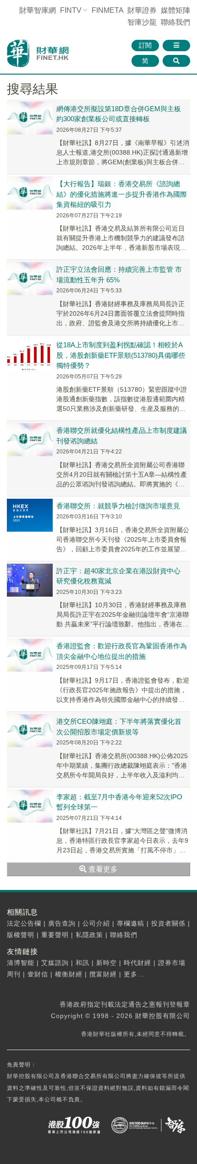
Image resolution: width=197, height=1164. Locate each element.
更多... (134, 974)
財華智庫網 (37, 10)
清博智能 (20, 962)
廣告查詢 (62, 923)
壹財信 (37, 974)
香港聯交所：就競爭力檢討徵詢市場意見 (118, 506)
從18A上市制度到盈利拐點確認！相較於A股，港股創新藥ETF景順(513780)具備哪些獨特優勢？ (120, 355)
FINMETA (107, 10)
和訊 (82, 962)
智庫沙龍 (142, 22)
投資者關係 (168, 923)
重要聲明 (55, 934)
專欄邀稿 (130, 923)
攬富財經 (103, 974)
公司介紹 (96, 923)
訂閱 (145, 45)
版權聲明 (20, 934)
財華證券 (142, 10)
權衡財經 (68, 974)
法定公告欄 (24, 923)
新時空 (106, 962)
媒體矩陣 (175, 10)
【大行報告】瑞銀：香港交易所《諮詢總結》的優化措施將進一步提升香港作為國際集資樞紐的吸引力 (121, 194)
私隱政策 (89, 934)
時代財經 (137, 962)
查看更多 (102, 869)
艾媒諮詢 (55, 962)
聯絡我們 (175, 22)
